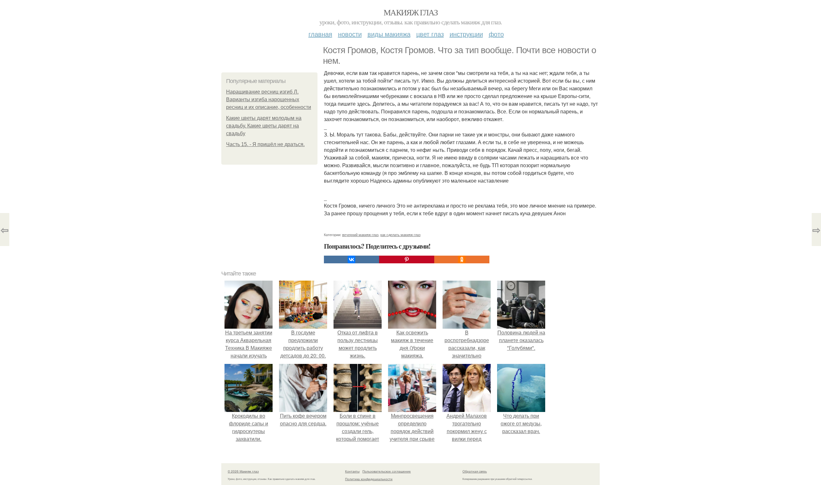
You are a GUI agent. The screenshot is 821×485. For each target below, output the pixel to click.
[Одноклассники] (461, 259)
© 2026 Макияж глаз (243, 471)
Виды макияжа (389, 33)
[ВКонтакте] (351, 259)
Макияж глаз (410, 12)
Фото (496, 33)
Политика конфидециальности (369, 479)
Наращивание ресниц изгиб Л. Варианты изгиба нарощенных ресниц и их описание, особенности (268, 99)
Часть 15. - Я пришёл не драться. (265, 144)
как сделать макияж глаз (400, 234)
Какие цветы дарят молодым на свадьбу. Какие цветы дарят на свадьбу (263, 125)
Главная (320, 33)
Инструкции (466, 33)
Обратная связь (474, 471)
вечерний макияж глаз (360, 234)
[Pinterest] (406, 259)
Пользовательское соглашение (386, 471)
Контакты (352, 471)
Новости (350, 33)
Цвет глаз (430, 33)
